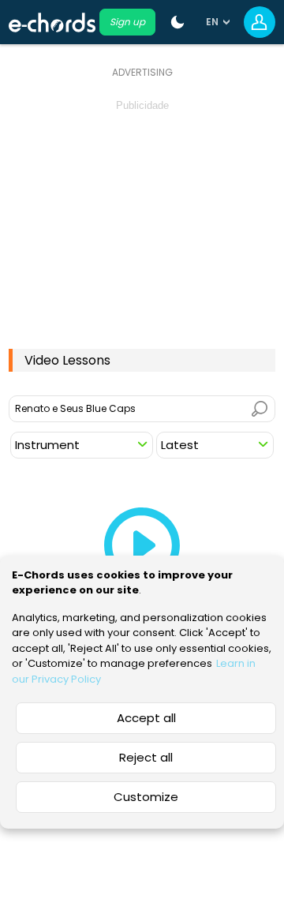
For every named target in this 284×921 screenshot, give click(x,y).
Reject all (146, 757)
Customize (146, 796)
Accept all (146, 717)
